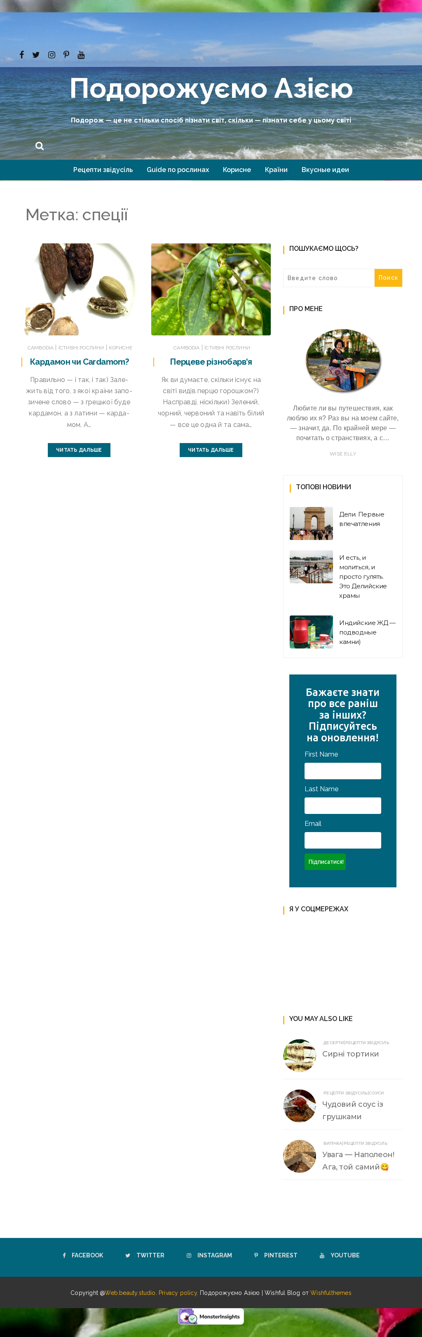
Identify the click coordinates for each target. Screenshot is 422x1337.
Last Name (321, 789)
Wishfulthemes (331, 1293)
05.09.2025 (116, 327)
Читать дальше (79, 450)
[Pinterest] (66, 54)
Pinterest (281, 1255)
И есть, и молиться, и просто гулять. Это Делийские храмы (363, 576)
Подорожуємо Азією (211, 87)
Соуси (376, 1093)
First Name (321, 754)
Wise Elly (343, 453)
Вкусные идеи (325, 170)
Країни (276, 170)
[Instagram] (51, 54)
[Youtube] (80, 54)
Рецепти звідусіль (103, 170)
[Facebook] (21, 54)
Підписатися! (326, 861)
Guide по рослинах (178, 170)
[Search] (39, 144)
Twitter (150, 1255)
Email (313, 824)
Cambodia (41, 348)
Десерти (334, 1042)
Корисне (237, 170)
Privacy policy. (179, 1293)
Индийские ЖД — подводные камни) (367, 632)
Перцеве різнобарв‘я (211, 362)
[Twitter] (36, 54)
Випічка (333, 1143)
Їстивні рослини (81, 348)
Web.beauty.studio (130, 1293)
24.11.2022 (248, 327)
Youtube (345, 1255)
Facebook (87, 1255)
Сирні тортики (350, 1054)
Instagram (214, 1255)
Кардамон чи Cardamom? (79, 362)
